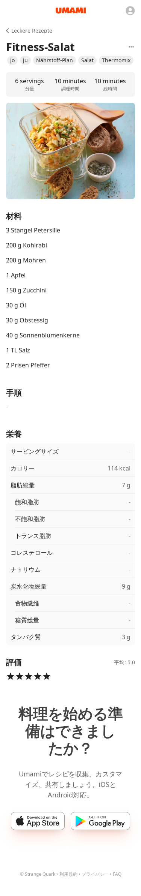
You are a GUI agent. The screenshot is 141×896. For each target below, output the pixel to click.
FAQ (117, 874)
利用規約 (68, 874)
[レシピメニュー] (131, 46)
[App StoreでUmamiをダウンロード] (38, 821)
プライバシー (95, 874)
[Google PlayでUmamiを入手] (100, 821)
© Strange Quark (37, 874)
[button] (12, 60)
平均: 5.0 (124, 662)
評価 (14, 662)
